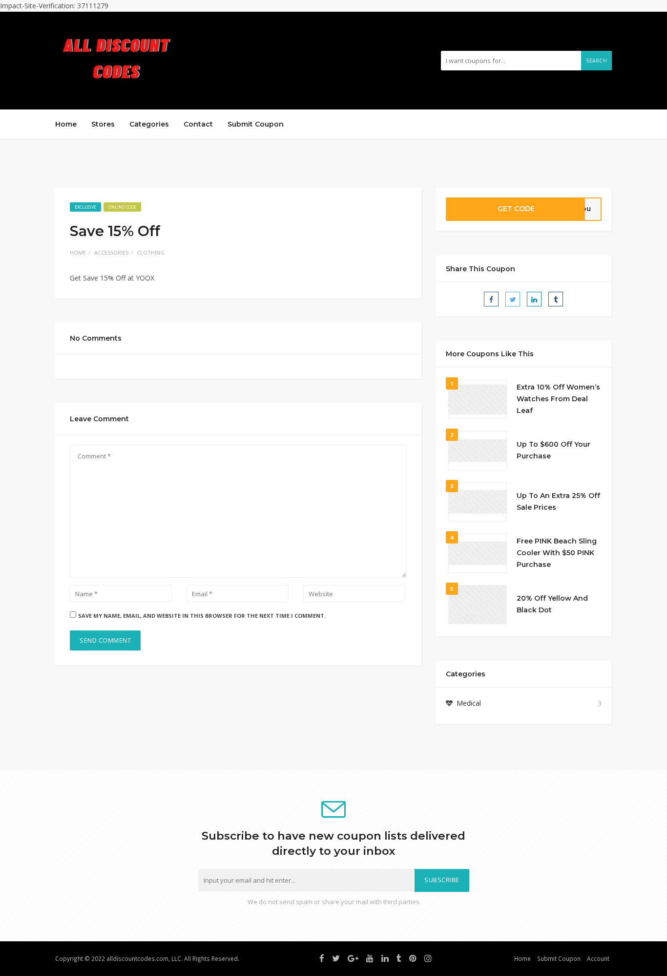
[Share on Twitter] (512, 299)
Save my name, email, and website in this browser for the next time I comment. (202, 615)
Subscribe (441, 880)
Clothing (151, 252)
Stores (103, 124)
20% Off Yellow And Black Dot (552, 604)
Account (598, 958)
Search (596, 60)
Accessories (111, 252)
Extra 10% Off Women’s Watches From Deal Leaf (558, 399)
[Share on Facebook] (491, 299)
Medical (469, 703)
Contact (198, 124)
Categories (149, 124)
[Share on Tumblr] (555, 299)
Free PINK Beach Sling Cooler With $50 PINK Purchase (557, 553)
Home (66, 124)
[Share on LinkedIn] (534, 299)
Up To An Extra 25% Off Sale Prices (558, 501)
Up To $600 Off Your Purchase (553, 450)
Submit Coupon (256, 124)
